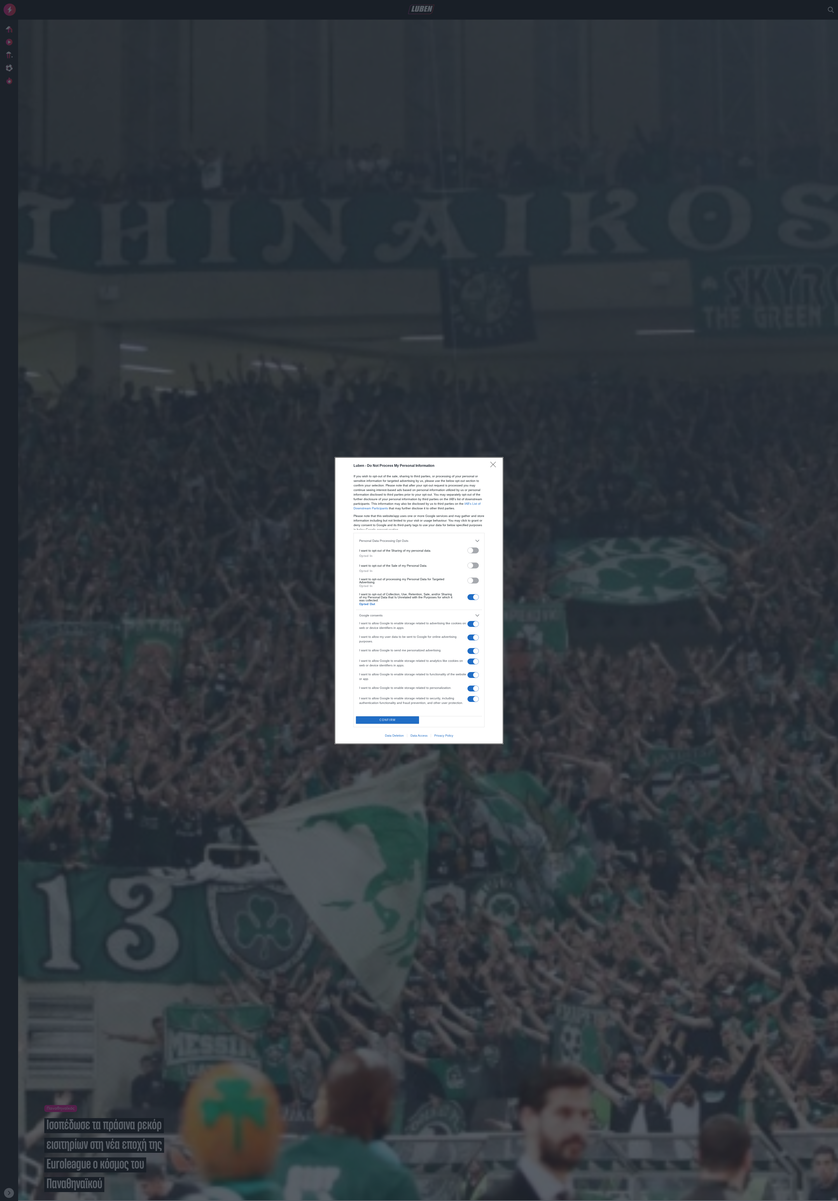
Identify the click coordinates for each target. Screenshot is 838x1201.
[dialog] (419, 600)
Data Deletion (394, 735)
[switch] (473, 550)
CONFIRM (388, 720)
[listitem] (419, 541)
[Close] (494, 466)
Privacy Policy (443, 735)
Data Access (419, 735)
